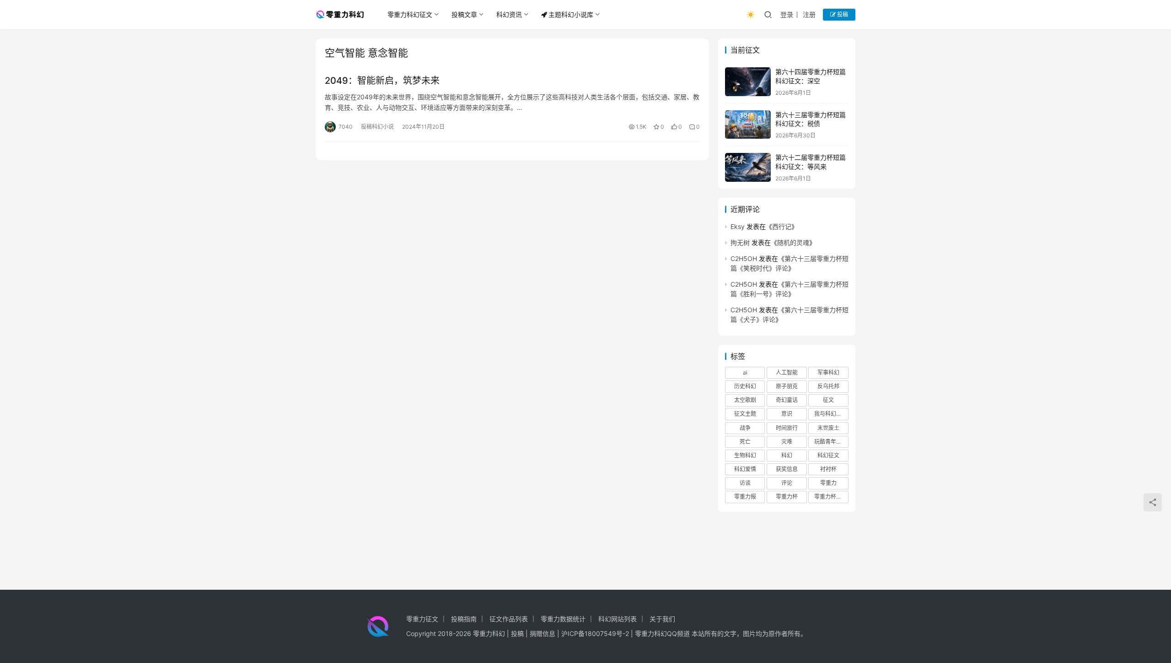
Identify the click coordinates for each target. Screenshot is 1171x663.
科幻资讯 (509, 14)
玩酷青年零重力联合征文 (831, 441)
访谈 (745, 482)
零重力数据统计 (563, 619)
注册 (809, 14)
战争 (745, 427)
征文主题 (745, 413)
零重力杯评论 (830, 496)
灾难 (786, 441)
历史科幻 (745, 386)
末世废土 (828, 427)
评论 (786, 482)
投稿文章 (464, 14)
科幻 (786, 455)
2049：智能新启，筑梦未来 (382, 80)
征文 (828, 400)
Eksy (738, 226)
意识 (786, 413)
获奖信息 (787, 469)
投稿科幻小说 (377, 126)
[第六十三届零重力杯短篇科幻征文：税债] (748, 124)
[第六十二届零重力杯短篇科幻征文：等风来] (748, 167)
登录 (786, 14)
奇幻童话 (787, 400)
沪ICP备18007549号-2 (595, 633)
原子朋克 (787, 386)
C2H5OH (744, 258)
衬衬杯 (828, 469)
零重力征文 (422, 619)
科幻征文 (828, 455)
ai (745, 372)
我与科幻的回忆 (831, 413)
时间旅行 (787, 427)
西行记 (781, 226)
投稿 (842, 14)
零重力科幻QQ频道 (662, 633)
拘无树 (740, 242)
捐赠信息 (542, 633)
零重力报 (745, 496)
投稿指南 (464, 619)
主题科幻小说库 (570, 14)
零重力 (828, 482)
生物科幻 (745, 455)
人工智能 (787, 372)
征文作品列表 (508, 619)
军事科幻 (828, 372)
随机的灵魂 (793, 242)
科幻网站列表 (617, 619)
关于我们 (662, 619)
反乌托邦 (828, 386)
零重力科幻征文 (409, 14)
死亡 (745, 441)
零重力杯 (787, 496)
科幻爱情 (745, 469)
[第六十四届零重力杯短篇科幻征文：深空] (748, 81)
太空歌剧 (745, 400)
